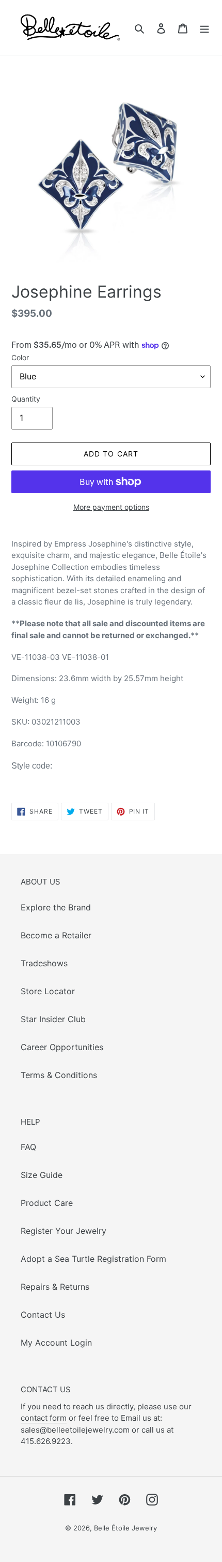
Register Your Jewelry (63, 1231)
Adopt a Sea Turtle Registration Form (93, 1259)
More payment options (111, 507)
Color (20, 357)
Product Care (47, 1203)
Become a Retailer (56, 935)
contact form (44, 1418)
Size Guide (41, 1175)
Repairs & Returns (55, 1286)
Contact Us (43, 1314)
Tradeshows (44, 963)
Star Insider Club (53, 1019)
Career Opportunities (62, 1047)
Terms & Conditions (59, 1075)
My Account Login (56, 1342)
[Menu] (204, 27)
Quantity (25, 398)
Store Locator (48, 991)
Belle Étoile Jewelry (125, 1528)
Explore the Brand (56, 907)
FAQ (28, 1147)
